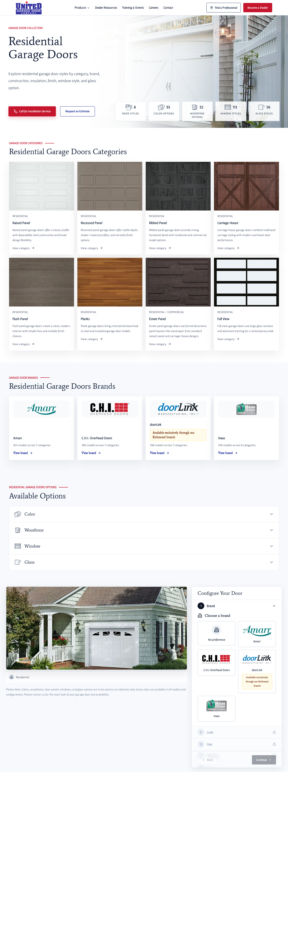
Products (80, 7)
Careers (153, 7)
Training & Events (133, 7)
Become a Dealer (258, 7)
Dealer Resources (106, 7)
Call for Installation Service (35, 111)
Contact (168, 7)
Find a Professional (226, 7)
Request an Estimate (77, 111)
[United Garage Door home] (29, 7)
